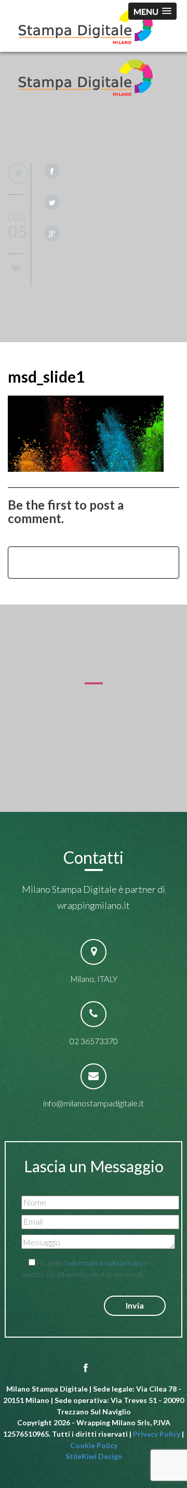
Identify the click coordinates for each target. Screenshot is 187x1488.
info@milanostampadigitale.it (93, 1103)
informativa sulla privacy (105, 1262)
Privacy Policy (156, 1433)
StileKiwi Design (93, 1456)
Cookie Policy (93, 1445)
